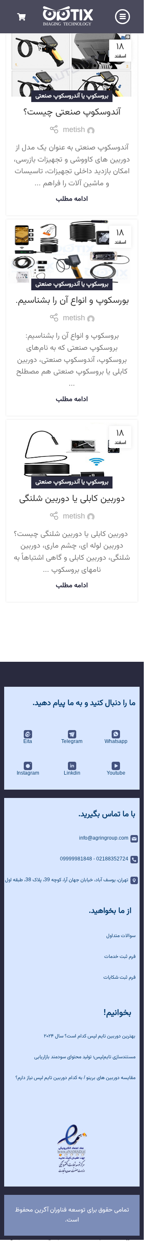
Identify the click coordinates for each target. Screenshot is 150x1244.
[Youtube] (116, 766)
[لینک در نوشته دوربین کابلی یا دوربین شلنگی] (72, 451)
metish (74, 130)
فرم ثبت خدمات (119, 956)
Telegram (71, 741)
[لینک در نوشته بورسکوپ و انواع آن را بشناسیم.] (72, 252)
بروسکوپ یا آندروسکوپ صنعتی (71, 96)
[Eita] (28, 734)
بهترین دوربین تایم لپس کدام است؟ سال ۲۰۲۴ (89, 1036)
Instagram (28, 773)
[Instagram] (28, 766)
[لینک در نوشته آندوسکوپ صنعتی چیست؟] (72, 65)
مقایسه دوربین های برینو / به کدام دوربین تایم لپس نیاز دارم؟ (75, 1078)
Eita (27, 741)
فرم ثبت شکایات (119, 977)
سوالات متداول (120, 936)
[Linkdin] (72, 766)
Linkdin (72, 773)
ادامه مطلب (72, 199)
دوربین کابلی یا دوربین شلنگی (72, 498)
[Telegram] (72, 734)
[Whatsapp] (116, 734)
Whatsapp (116, 741)
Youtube (116, 773)
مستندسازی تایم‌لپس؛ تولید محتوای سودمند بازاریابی (84, 1057)
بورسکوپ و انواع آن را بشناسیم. (72, 300)
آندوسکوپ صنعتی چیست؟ (71, 112)
